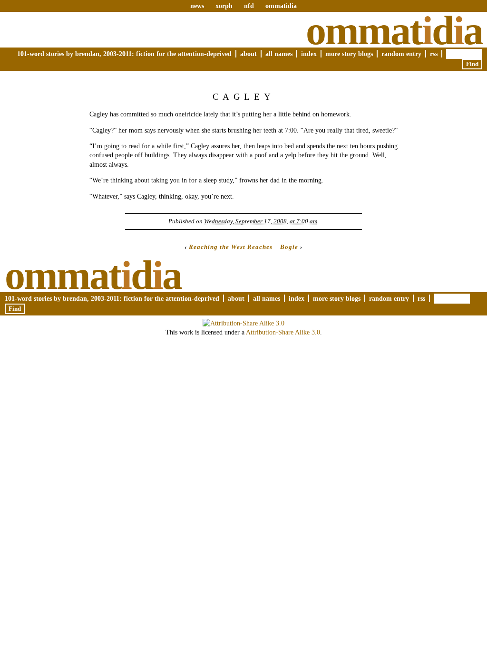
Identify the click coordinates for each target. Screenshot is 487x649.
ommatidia (281, 6)
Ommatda (394, 30)
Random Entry (401, 53)
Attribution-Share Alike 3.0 (283, 332)
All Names (278, 53)
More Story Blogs (349, 53)
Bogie (289, 246)
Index (309, 53)
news (197, 6)
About (248, 53)
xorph (224, 6)
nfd (249, 6)
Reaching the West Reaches (231, 246)
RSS (434, 53)
